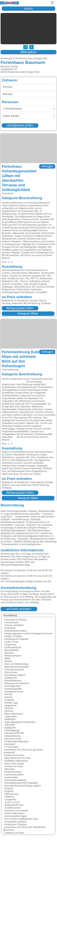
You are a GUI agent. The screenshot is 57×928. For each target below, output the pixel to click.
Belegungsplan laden (20, 308)
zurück (28, 8)
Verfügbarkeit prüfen (20, 125)
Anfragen (47, 166)
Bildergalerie (28, 52)
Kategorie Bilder (28, 313)
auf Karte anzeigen (19, 609)
